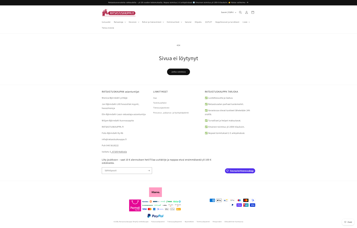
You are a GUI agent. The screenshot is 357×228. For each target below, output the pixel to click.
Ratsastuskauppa (125, 222)
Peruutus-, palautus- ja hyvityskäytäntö (171, 112)
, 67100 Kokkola (119, 151)
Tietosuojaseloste (161, 107)
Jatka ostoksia (178, 71)
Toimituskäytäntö (203, 222)
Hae (155, 98)
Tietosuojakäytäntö (174, 222)
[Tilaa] (149, 170)
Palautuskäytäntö (158, 222)
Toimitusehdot (160, 103)
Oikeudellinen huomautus (234, 222)
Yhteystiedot (217, 222)
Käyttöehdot (189, 222)
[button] (119, 22)
